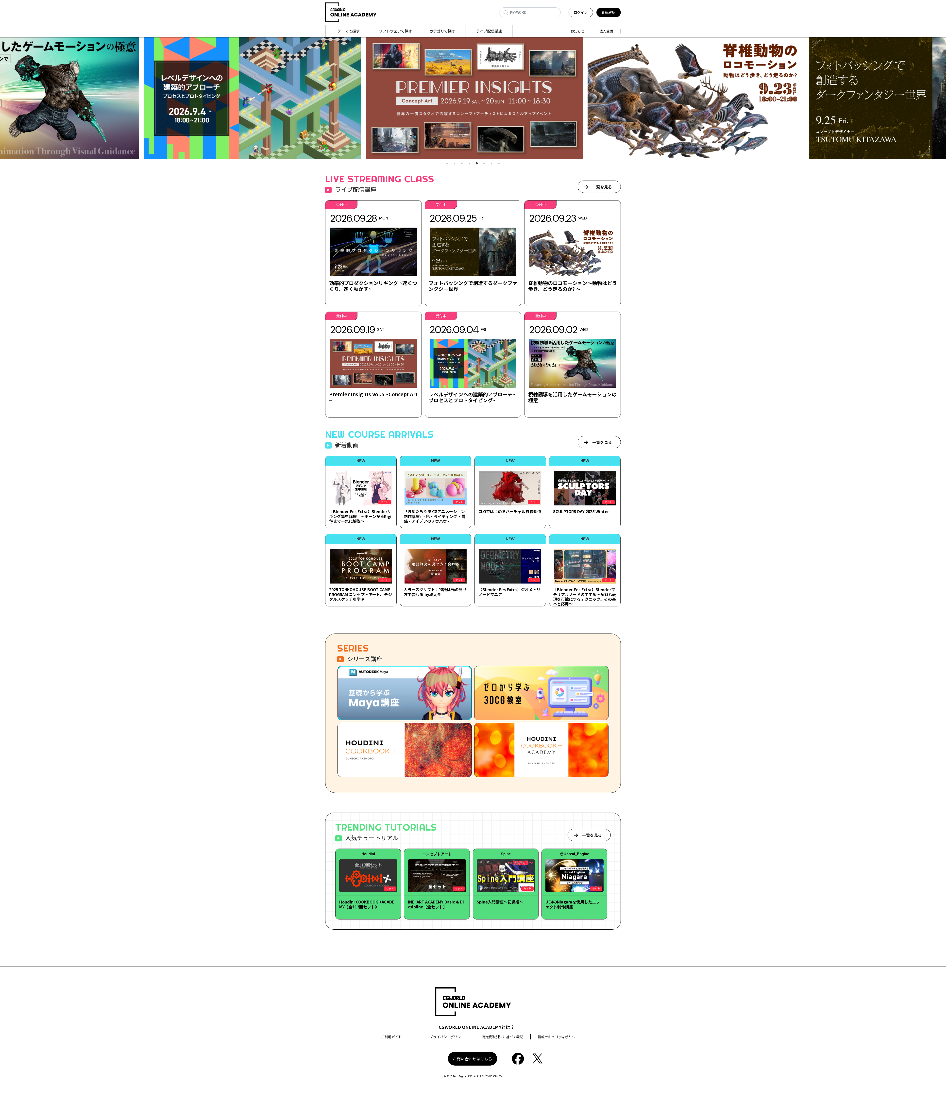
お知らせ (577, 31)
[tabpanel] (473, 98)
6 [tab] (484, 163)
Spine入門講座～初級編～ (500, 902)
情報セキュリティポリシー (558, 1036)
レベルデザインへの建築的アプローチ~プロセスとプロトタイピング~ (472, 397)
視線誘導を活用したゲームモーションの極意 (572, 397)
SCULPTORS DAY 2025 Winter (581, 511)
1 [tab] (447, 163)
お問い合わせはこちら (472, 1059)
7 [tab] (491, 163)
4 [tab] (469, 163)
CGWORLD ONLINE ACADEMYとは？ (477, 1027)
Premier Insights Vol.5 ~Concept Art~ (373, 397)
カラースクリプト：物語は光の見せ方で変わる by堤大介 (435, 591)
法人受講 (606, 31)
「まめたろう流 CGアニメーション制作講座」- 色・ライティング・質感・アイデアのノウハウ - (434, 516)
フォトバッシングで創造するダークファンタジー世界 (473, 285)
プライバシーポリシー (447, 1036)
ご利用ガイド (391, 1036)
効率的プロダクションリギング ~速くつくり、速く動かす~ (373, 285)
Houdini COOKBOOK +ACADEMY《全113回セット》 (366, 904)
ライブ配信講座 (489, 30)
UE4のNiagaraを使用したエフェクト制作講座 (572, 904)
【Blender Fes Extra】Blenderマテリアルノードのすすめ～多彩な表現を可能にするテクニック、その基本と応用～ (584, 596)
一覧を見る (602, 187)
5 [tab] (476, 163)
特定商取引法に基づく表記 (502, 1036)
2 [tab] (454, 163)
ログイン (581, 12)
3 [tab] (461, 163)
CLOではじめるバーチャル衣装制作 (509, 511)
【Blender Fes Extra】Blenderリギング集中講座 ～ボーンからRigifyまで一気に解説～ (360, 516)
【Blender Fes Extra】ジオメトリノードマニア (509, 591)
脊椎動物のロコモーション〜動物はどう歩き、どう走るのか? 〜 (572, 285)
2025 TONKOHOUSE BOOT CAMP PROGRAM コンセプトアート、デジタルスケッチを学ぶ (360, 594)
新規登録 (608, 12)
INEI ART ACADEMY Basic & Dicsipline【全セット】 (436, 904)
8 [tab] (498, 163)
